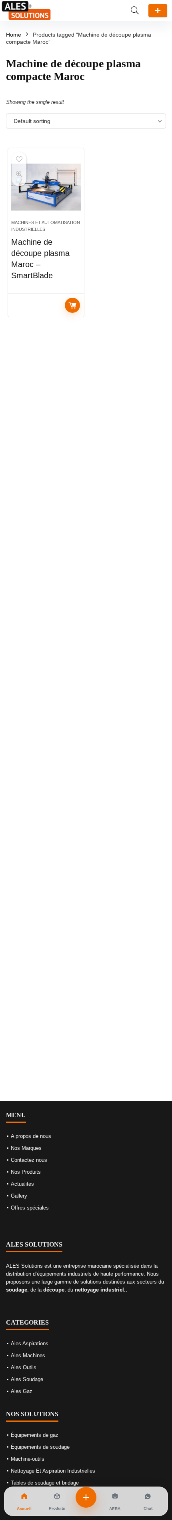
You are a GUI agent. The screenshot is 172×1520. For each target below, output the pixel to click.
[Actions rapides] (86, 1497)
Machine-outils (27, 1459)
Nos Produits (26, 1172)
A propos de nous (31, 1136)
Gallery (19, 1196)
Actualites (22, 1184)
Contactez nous (29, 1160)
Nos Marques (26, 1148)
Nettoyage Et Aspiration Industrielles (53, 1471)
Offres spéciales (30, 1208)
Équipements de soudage (40, 1447)
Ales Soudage (27, 1379)
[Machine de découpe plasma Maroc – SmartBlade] (46, 187)
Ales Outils (23, 1367)
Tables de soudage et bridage (45, 1483)
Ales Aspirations (29, 1343)
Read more (72, 305)
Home (13, 34)
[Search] (134, 10)
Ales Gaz (21, 1391)
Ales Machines (28, 1355)
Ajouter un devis (157, 10)
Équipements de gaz (34, 1435)
